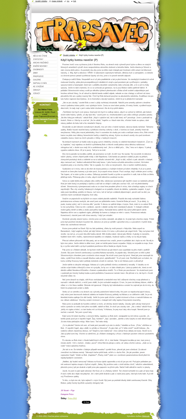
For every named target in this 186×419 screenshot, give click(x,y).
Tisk (74, 1)
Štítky (63, 398)
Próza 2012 (72, 398)
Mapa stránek (57, 1)
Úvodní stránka (69, 55)
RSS (68, 1)
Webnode (146, 416)
